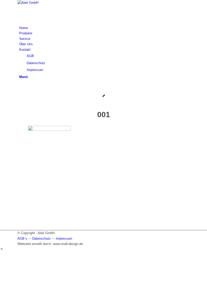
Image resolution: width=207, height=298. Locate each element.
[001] (103, 96)
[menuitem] (104, 28)
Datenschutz (41, 238)
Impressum (64, 238)
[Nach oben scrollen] (1, 249)
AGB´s (22, 238)
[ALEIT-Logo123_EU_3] (55, 3)
